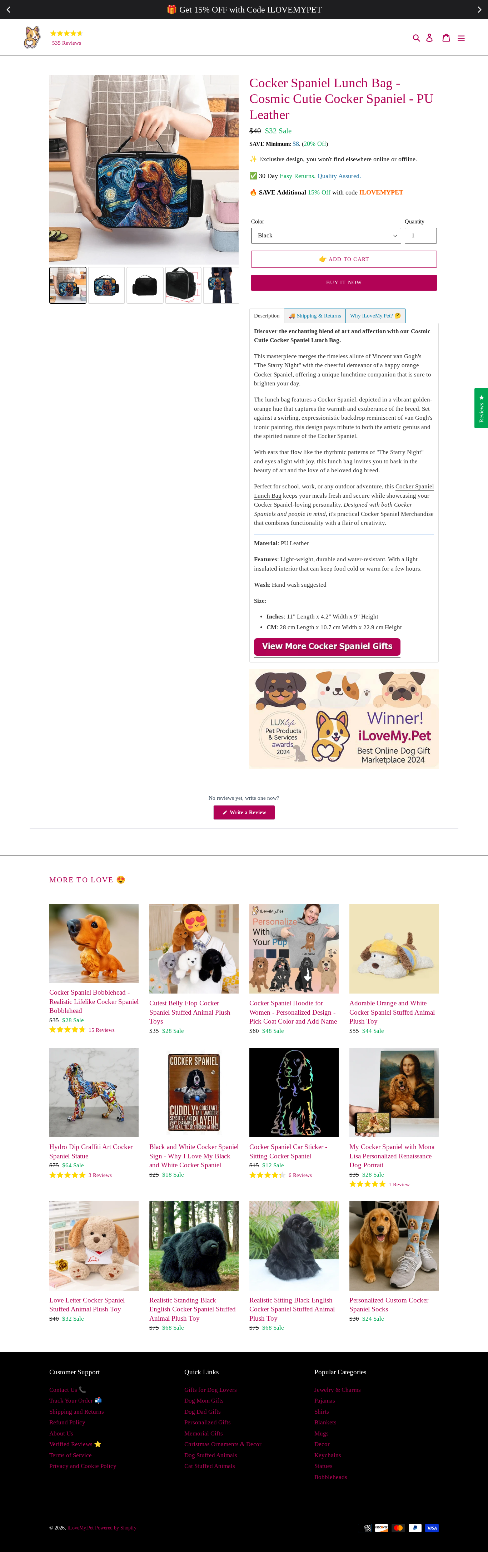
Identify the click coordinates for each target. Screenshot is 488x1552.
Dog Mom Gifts (204, 1400)
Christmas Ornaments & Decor (223, 1444)
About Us (61, 1433)
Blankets (325, 1422)
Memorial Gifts (203, 1433)
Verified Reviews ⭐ (75, 1444)
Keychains (327, 1455)
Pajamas (324, 1400)
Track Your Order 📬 (75, 1400)
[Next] (228, 170)
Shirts (321, 1411)
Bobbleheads (330, 1477)
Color (257, 221)
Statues (323, 1466)
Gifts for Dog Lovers (210, 1389)
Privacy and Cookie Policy (82, 1466)
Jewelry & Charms (337, 1389)
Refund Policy (67, 1422)
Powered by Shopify (115, 1528)
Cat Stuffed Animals (209, 1466)
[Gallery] (144, 190)
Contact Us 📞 (67, 1389)
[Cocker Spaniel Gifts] (327, 654)
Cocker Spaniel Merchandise (397, 514)
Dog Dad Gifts (202, 1411)
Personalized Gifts (207, 1422)
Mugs (321, 1433)
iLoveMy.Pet (81, 1528)
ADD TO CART (344, 258)
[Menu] (461, 37)
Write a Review (251, 814)
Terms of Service (70, 1455)
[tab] (266, 316)
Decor (322, 1444)
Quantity (414, 221)
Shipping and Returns (76, 1411)
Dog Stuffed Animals (210, 1455)
